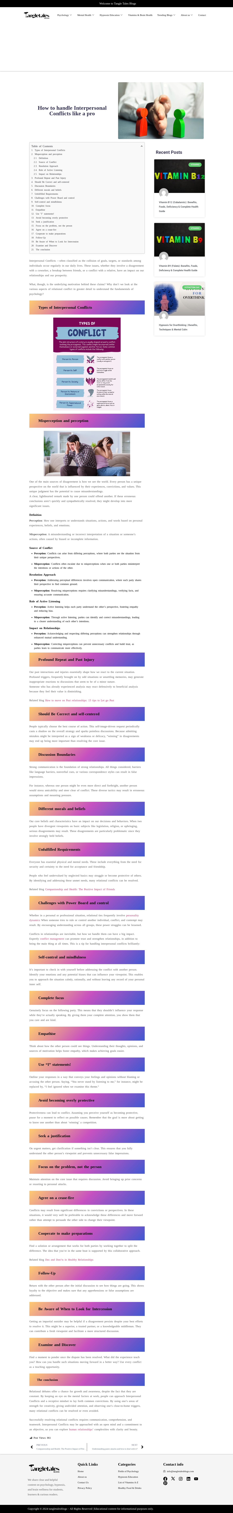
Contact (202, 15)
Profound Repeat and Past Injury (50, 178)
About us (185, 15)
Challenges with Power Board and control (54, 198)
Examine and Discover (46, 245)
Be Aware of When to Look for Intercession (57, 241)
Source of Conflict (47, 162)
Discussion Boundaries (45, 186)
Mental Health (84, 15)
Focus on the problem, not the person (54, 226)
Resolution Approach (48, 166)
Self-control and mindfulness (48, 202)
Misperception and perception (48, 154)
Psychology (63, 15)
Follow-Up (41, 238)
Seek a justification (45, 222)
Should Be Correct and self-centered (52, 182)
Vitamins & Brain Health (140, 15)
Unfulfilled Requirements (46, 194)
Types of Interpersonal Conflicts (50, 150)
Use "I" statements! (45, 214)
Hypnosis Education (110, 15)
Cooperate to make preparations (51, 234)
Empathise (40, 210)
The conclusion (43, 249)
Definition (43, 158)
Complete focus (43, 206)
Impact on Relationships (50, 174)
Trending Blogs (164, 15)
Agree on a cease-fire (46, 230)
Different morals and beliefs (48, 190)
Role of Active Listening (50, 170)
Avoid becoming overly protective (52, 218)
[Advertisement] (116, 45)
